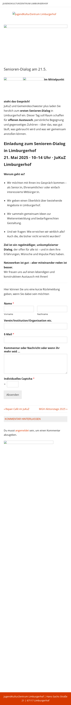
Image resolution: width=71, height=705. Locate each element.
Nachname (42, 314)
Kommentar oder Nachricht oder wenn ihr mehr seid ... (32, 349)
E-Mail (9, 334)
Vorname (8, 314)
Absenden (12, 395)
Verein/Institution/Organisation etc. (28, 320)
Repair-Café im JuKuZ (17, 409)
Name (9, 303)
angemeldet (22, 430)
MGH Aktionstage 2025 (52, 409)
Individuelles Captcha (19, 379)
